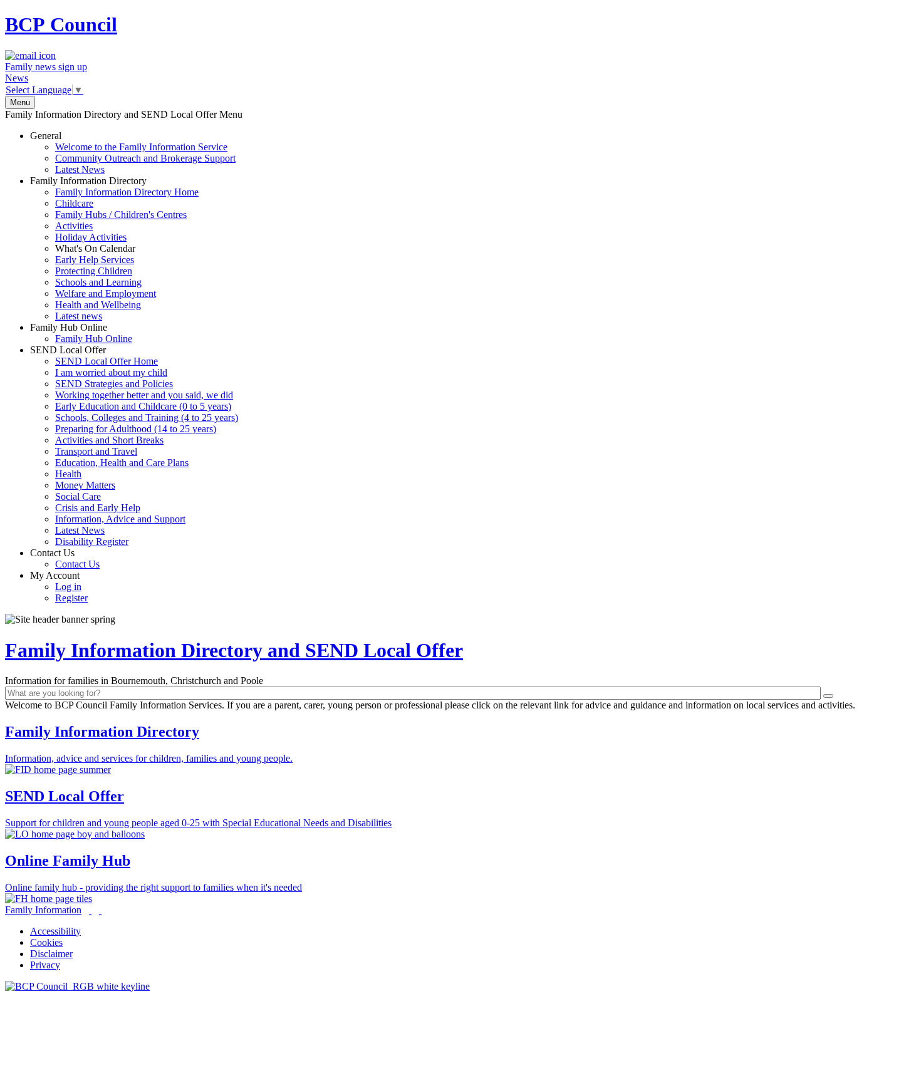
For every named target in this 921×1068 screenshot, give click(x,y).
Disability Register (91, 541)
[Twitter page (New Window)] (90, 910)
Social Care (78, 496)
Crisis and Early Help (97, 507)
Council (61, 24)
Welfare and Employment (105, 293)
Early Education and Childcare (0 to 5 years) (143, 406)
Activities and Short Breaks (109, 440)
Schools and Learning (98, 282)
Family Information (43, 910)
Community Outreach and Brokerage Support (145, 158)
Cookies (46, 942)
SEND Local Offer (134, 446)
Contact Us (65, 558)
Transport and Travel (96, 451)
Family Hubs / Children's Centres (121, 214)
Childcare (74, 203)
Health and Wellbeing (98, 304)
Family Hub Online (81, 333)
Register (71, 598)
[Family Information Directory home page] (77, 986)
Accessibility (55, 931)
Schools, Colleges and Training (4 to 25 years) (146, 417)
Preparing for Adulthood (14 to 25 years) (135, 428)
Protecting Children (93, 271)
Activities (74, 225)
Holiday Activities (91, 237)
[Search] (828, 696)
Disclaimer (51, 953)
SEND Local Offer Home (106, 361)
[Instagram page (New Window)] (100, 910)
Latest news (78, 316)
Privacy (45, 965)
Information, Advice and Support (120, 519)
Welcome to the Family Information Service (141, 147)
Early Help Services (94, 259)
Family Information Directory (114, 248)
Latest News (80, 169)
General (133, 152)
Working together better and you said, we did (144, 395)
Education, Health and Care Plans (122, 462)
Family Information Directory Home (127, 192)
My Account (59, 586)
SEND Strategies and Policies (114, 383)
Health (68, 474)
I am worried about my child (111, 372)
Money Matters (85, 485)
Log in (68, 586)
